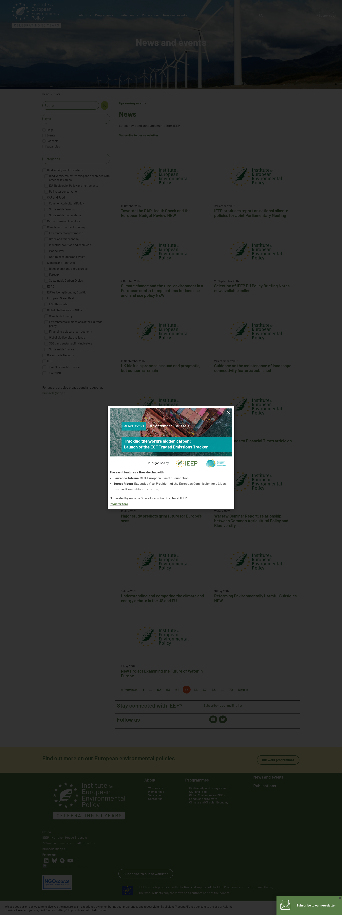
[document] (171, 457)
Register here (119, 504)
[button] (228, 412)
